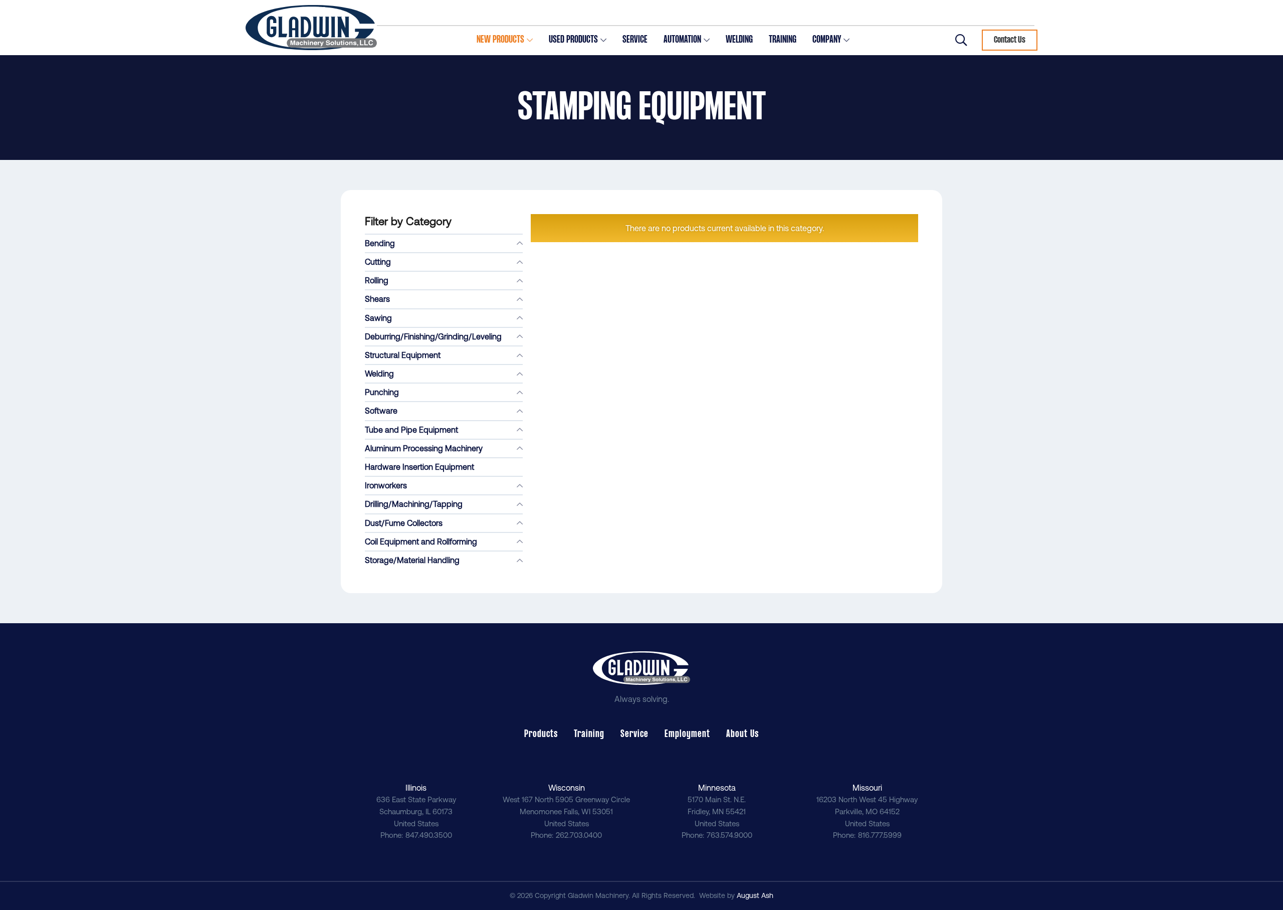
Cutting (378, 261)
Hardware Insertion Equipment (419, 466)
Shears (377, 298)
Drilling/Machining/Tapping (414, 503)
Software (381, 410)
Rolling (376, 280)
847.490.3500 (428, 835)
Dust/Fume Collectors (404, 522)
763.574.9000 (729, 835)
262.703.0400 (579, 835)
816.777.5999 (880, 835)
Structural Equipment (403, 354)
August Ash (755, 895)
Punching (382, 392)
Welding (379, 373)
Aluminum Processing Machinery (424, 448)
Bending (380, 243)
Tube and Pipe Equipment (411, 429)
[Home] (311, 27)
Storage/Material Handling (412, 560)
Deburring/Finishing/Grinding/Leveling (433, 336)
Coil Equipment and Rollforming (421, 541)
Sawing (378, 317)
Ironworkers (386, 485)
